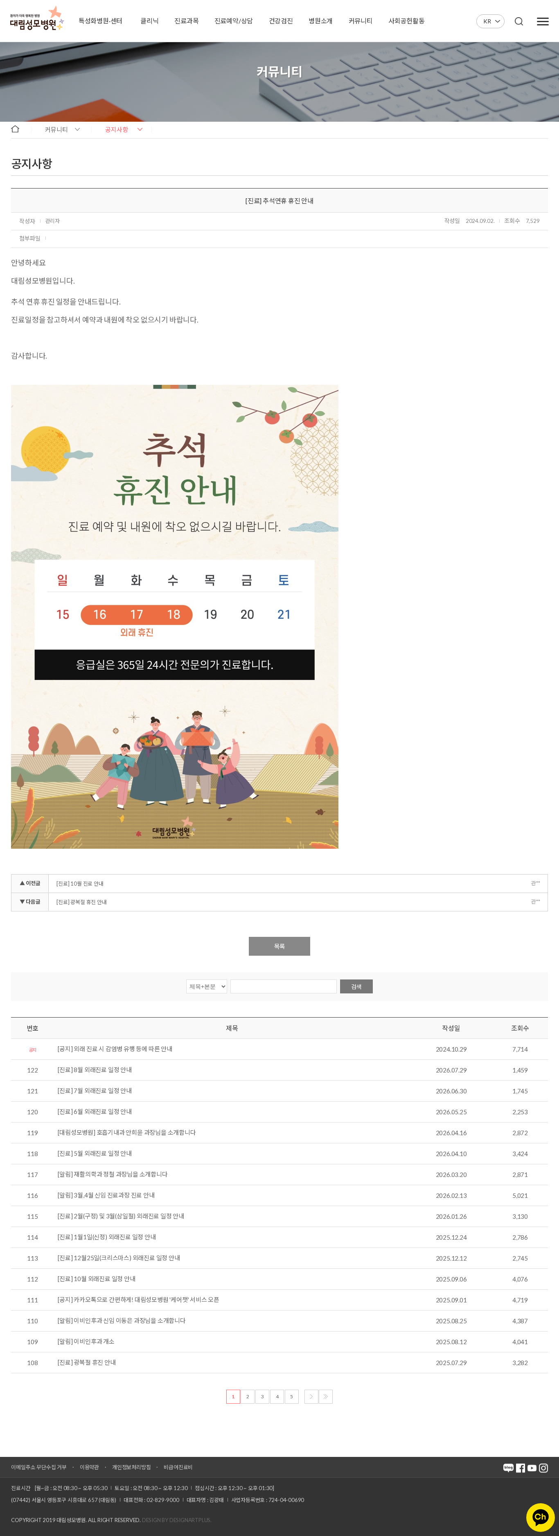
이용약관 (89, 1467)
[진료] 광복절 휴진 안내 (81, 902)
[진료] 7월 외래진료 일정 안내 (94, 1091)
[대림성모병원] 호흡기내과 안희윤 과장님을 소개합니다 (127, 1132)
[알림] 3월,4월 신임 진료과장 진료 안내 (106, 1195)
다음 (311, 1397)
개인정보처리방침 (131, 1467)
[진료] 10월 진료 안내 (79, 883)
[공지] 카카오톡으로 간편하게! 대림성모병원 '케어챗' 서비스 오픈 (138, 1300)
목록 (279, 946)
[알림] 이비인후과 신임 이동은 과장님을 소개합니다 (121, 1321)
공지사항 (116, 129)
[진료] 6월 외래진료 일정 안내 (94, 1112)
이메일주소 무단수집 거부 (38, 1467)
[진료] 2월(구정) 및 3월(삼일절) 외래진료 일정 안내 (121, 1216)
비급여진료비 (178, 1467)
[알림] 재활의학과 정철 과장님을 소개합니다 (112, 1174)
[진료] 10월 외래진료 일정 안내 (96, 1279)
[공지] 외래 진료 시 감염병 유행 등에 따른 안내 (115, 1049)
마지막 (326, 1397)
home (19, 129)
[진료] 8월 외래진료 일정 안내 (94, 1070)
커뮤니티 (56, 129)
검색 (356, 986)
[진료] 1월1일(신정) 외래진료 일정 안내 (107, 1237)
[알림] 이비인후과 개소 (86, 1341)
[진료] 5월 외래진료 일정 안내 (94, 1153)
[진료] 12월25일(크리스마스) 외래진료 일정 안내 (119, 1258)
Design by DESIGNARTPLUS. (177, 1520)
